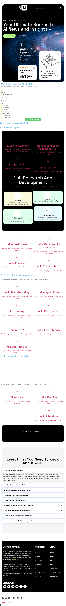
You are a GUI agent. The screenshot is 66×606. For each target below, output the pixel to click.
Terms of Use (55, 572)
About (52, 552)
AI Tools (38, 576)
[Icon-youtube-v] (17, 586)
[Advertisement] (33, 371)
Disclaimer (54, 568)
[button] (6, 8)
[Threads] (25, 586)
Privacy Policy (53, 562)
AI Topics (38, 560)
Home (37, 552)
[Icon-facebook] (8, 586)
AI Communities (40, 570)
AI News (38, 556)
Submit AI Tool (54, 578)
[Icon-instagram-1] (4, 586)
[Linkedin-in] (12, 586)
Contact (14, 559)
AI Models (39, 564)
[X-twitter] (21, 586)
